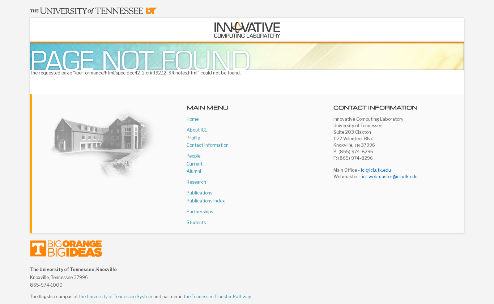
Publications (199, 193)
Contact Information (208, 145)
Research (196, 182)
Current (195, 164)
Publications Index (206, 201)
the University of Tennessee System (115, 296)
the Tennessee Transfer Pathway (217, 296)
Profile (193, 138)
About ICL (197, 130)
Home (193, 119)
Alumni (194, 171)
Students (196, 222)
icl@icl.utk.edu (376, 170)
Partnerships (200, 211)
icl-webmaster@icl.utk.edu (390, 176)
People (193, 156)
